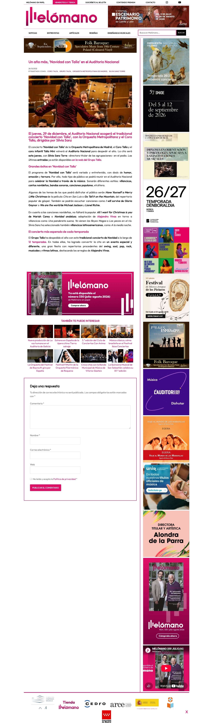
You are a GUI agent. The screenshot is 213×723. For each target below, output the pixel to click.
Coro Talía (52, 71)
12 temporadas (37, 242)
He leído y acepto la (55, 479)
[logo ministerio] (147, 702)
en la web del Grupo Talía (86, 159)
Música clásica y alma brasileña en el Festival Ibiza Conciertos (120, 343)
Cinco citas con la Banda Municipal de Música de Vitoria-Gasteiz (93, 367)
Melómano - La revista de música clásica (61, 16)
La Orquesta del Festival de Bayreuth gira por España (40, 367)
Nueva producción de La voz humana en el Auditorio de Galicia (40, 343)
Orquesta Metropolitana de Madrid (90, 71)
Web (32, 464)
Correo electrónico (40, 449)
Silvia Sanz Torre (117, 71)
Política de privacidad (64, 479)
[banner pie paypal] (106, 716)
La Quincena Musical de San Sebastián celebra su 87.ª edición (120, 367)
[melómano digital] (166, 61)
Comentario (37, 403)
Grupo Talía (65, 71)
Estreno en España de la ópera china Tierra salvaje (67, 343)
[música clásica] (166, 486)
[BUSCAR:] (157, 33)
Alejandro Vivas (106, 216)
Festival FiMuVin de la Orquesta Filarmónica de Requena (67, 367)
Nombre (35, 435)
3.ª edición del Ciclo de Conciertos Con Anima (93, 342)
